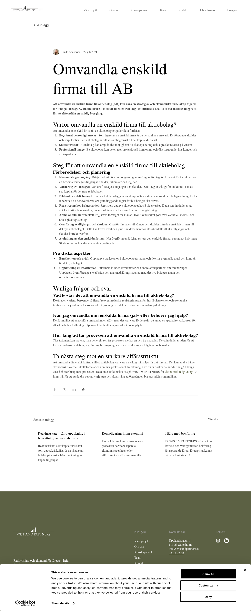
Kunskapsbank (143, 552)
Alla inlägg (41, 25)
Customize (206, 585)
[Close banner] (245, 570)
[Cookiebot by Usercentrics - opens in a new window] (25, 603)
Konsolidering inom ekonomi (122, 433)
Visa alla (213, 419)
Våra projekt (142, 541)
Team (137, 557)
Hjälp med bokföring (180, 433)
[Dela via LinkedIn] (74, 389)
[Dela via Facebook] (55, 389)
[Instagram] (218, 540)
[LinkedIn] (226, 540)
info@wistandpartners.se (184, 549)
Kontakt (139, 563)
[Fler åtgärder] (195, 51)
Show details (60, 603)
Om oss (139, 546)
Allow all (208, 574)
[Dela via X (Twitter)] (64, 389)
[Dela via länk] (83, 389)
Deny (208, 596)
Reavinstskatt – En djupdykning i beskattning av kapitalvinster (61, 435)
